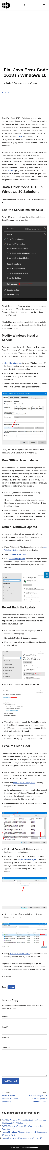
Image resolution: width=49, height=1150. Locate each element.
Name (5, 1017)
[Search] (24, 5)
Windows (33, 83)
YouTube (5, 92)
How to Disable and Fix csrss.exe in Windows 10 (22, 1138)
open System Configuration (24, 783)
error (11, 987)
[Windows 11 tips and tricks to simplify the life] (6, 5)
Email (5, 1027)
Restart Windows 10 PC (20, 953)
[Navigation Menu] (44, 5)
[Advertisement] (24, 41)
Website (5, 1037)
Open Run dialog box (13, 363)
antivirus (11, 170)
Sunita (8, 83)
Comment (6, 1048)
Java (20, 136)
